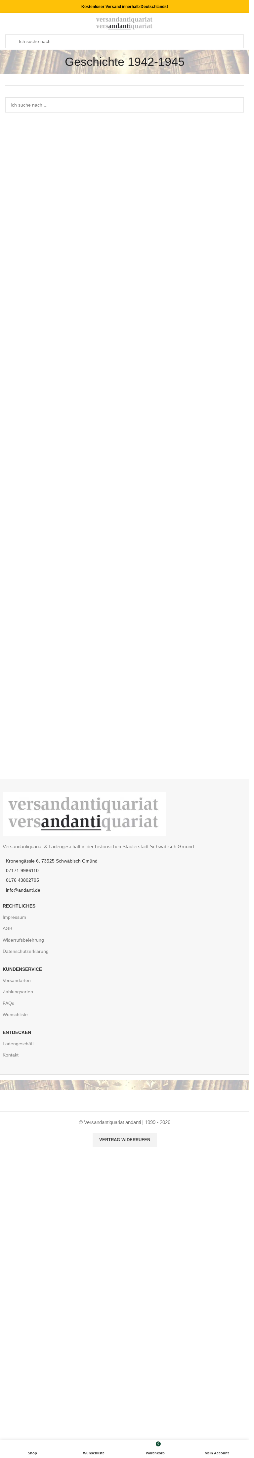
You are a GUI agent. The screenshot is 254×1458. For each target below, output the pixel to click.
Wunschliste (15, 1014)
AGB (7, 928)
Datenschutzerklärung (26, 951)
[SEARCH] (236, 105)
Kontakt (11, 1055)
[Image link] (84, 813)
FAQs (8, 1003)
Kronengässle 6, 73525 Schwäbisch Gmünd (52, 861)
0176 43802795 (22, 880)
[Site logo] (124, 22)
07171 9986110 (22, 870)
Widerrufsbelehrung (23, 940)
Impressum (14, 917)
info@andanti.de (23, 890)
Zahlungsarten (18, 991)
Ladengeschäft (18, 1043)
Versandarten (17, 980)
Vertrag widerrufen (124, 1139)
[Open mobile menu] (8, 23)
